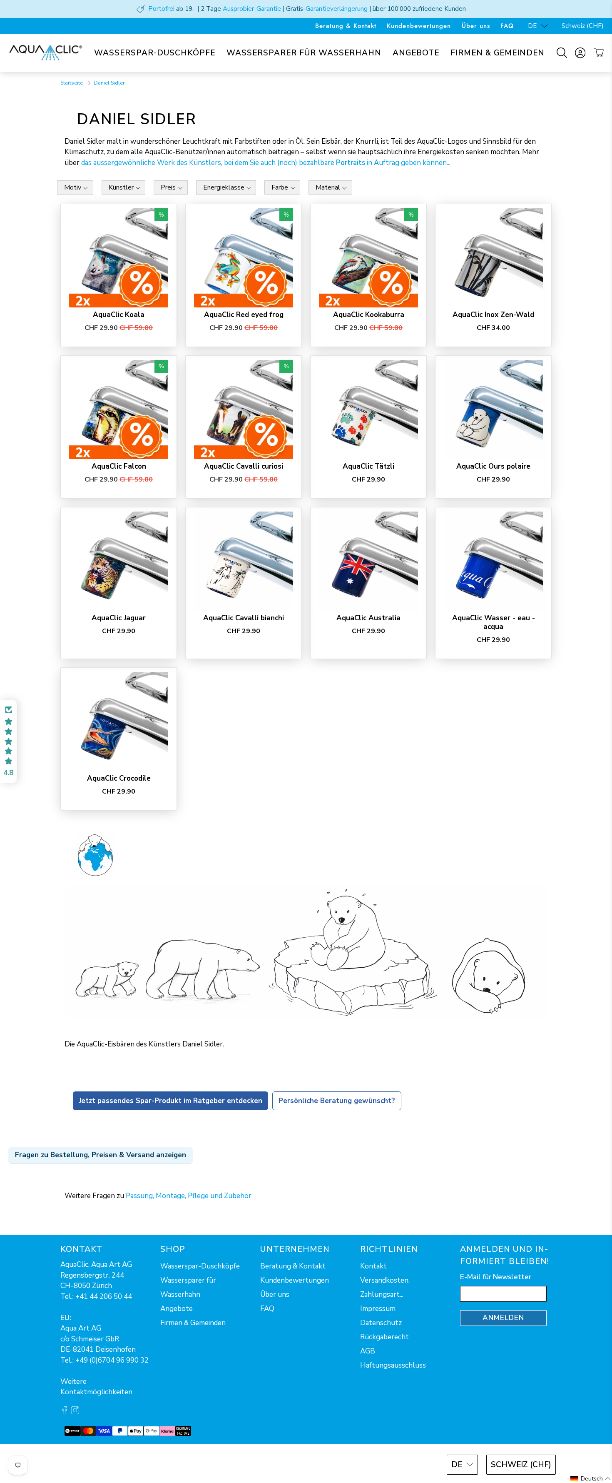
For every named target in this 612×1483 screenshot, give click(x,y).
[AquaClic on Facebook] (64, 1412)
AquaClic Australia (368, 617)
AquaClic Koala (118, 314)
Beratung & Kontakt (345, 25)
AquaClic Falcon (119, 466)
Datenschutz (381, 1323)
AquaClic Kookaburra (368, 314)
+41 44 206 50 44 (103, 1296)
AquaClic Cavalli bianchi (243, 617)
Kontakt (373, 1266)
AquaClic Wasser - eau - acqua (493, 622)
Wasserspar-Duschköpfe (154, 52)
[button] (8, 741)
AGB (367, 1351)
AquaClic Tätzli (368, 466)
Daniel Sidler (109, 83)
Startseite (71, 83)
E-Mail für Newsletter (495, 1277)
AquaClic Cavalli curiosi (243, 466)
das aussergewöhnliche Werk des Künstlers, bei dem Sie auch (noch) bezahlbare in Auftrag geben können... (265, 162)
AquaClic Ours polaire (493, 466)
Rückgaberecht (384, 1337)
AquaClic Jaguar (119, 617)
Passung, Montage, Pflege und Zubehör (188, 1196)
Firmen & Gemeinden (497, 52)
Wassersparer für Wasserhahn (303, 52)
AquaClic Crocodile (119, 778)
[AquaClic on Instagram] (75, 1412)
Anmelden (503, 1318)
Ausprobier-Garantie (252, 9)
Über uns (476, 25)
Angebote (416, 52)
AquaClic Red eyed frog (244, 314)
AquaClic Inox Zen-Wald (493, 314)
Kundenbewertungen (419, 25)
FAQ (507, 25)
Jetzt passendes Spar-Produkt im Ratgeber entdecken (170, 1101)
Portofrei (161, 9)
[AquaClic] (45, 52)
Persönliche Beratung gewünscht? (337, 1101)
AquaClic (91, 1464)
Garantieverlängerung (337, 9)
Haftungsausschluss (393, 1365)
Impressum (378, 1308)
